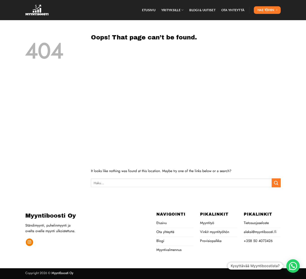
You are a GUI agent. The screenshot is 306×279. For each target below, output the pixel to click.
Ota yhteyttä (232, 10)
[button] (293, 266)
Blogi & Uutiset (202, 10)
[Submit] (276, 182)
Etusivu (148, 10)
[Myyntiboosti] (47, 10)
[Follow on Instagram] (29, 242)
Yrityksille (171, 10)
